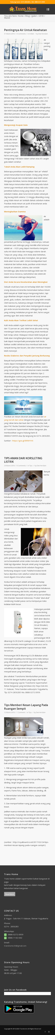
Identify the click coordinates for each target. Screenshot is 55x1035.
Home (21, 16)
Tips (30, 466)
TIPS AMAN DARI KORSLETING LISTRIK (23, 459)
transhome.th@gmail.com (15, 945)
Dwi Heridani (43, 34)
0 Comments (21, 34)
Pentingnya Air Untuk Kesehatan (25, 30)
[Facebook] (45, 1032)
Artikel (31, 34)
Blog (27, 16)
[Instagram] (49, 1032)
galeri (34, 16)
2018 (41, 16)
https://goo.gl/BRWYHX (22, 440)
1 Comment (20, 712)
